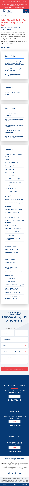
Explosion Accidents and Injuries (14, 195)
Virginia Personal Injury (14, 285)
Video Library (7, 29)
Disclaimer (11, 460)
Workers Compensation (14, 293)
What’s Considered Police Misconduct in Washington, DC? (14, 137)
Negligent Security (12, 232)
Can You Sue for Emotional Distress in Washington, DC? (14, 131)
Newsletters (9, 235)
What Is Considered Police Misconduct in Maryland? (14, 114)
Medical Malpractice (12, 217)
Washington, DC (13, 2)
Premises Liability (11, 249)
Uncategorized (10, 278)
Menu (26, 12)
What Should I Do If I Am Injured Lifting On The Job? (13, 22)
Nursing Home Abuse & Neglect (13, 239)
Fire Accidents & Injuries (14, 203)
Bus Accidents (10, 172)
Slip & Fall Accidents (13, 256)
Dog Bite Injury (10, 188)
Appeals (8, 159)
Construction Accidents (14, 182)
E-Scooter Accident (12, 192)
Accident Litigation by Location (13, 155)
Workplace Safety (14, 296)
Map (14, 396)
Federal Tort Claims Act (14, 200)
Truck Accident (10, 275)
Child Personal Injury (13, 179)
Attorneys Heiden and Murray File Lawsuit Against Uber (13, 69)
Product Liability (11, 253)
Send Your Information (14, 369)
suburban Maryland (23, 2)
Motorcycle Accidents (13, 228)
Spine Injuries (10, 259)
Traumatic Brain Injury (13, 272)
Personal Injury (11, 246)
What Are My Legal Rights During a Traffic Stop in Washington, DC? (14, 120)
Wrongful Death (11, 298)
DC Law (7, 185)
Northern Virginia (5, 2)
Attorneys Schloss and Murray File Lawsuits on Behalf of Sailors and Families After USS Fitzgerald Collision (14, 63)
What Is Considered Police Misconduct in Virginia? (14, 125)
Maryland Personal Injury (12, 213)
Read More (5, 48)
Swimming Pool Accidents (10, 263)
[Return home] (1, 15)
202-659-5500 (24, 481)
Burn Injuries (10, 169)
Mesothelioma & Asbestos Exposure (14, 221)
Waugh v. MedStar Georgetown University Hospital (13, 75)
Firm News (8, 206)
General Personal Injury (14, 209)
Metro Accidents (11, 225)
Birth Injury (9, 166)
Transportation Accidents (11, 268)
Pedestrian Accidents (13, 243)
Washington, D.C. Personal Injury (11, 288)
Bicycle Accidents (11, 162)
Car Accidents (10, 175)
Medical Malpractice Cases (12, 93)
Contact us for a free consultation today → (14, 7)
